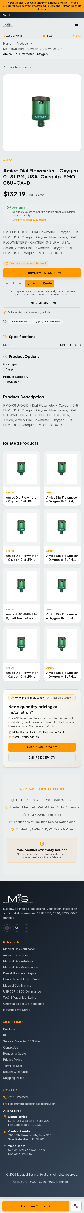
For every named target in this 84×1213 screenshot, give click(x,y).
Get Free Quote (33, 1206)
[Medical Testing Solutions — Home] (8, 25)
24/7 (79, 35)
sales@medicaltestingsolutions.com (31, 1103)
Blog (6, 1035)
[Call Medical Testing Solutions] (76, 1206)
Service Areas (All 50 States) (22, 1041)
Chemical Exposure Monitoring (23, 1003)
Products (23, 43)
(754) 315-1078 (18, 1097)
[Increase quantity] (20, 283)
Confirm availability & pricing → (31, 219)
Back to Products (19, 67)
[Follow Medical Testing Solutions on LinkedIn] (16, 928)
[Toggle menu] (77, 25)
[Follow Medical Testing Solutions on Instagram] (7, 928)
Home (7, 43)
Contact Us (10, 1047)
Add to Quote (42, 283)
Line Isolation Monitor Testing (22, 979)
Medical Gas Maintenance (20, 967)
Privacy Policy (12, 1059)
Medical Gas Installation (18, 961)
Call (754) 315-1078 (42, 303)
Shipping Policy (13, 1078)
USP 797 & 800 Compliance (22, 991)
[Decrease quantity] (6, 283)
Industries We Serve (16, 1009)
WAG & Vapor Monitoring (19, 997)
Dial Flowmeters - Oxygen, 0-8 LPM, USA (31, 48)
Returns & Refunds (15, 1071)
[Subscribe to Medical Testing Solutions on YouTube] (26, 928)
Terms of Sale (12, 1065)
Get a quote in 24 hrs (42, 747)
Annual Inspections (15, 955)
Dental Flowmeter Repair (19, 973)
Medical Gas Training (17, 985)
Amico (7, 160)
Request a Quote (14, 1053)
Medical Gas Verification (19, 949)
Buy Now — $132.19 (41, 272)
